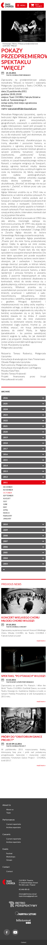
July (5, 501)
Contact (9, 871)
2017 (5, 448)
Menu (22, 5)
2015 (5, 460)
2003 (5, 563)
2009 (5, 530)
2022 (5, 420)
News (14, 44)
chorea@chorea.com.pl (27, 894)
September (8, 495)
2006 (5, 547)
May (5, 507)
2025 (5, 403)
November (8, 490)
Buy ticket (38, 5)
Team (8, 813)
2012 (5, 477)
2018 (5, 443)
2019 (5, 437)
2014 (5, 465)
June (5, 504)
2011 (5, 482)
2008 (5, 535)
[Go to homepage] (8, 8)
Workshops (10, 857)
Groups (9, 860)
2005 (5, 552)
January (7, 519)
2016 (5, 454)
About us (10, 809)
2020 (5, 431)
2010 (5, 524)
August (7, 498)
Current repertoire (13, 824)
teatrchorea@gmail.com (28, 896)
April (5, 510)
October (7, 493)
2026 (5, 398)
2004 (5, 558)
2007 (5, 541)
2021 (5, 426)
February (7, 516)
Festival (9, 853)
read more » (41, 641)
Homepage (7, 44)
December (7, 487)
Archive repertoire (13, 827)
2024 (5, 409)
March (6, 513)
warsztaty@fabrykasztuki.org (22, 108)
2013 (5, 471)
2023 (5, 415)
